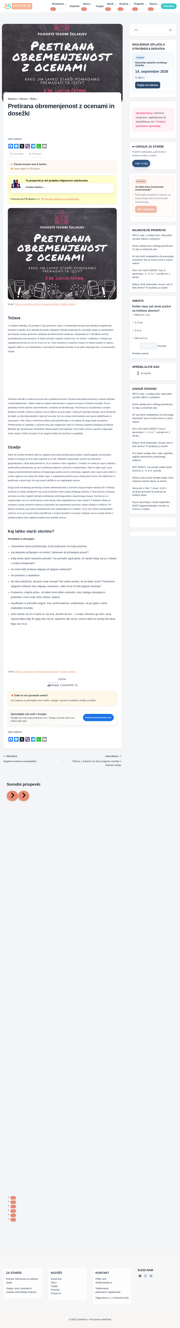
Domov (12, 98)
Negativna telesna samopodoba (19, 759)
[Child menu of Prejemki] (135, 9)
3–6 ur (138, 330)
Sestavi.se (56, 1293)
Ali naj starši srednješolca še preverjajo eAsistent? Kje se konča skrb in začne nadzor (153, 260)
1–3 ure (139, 322)
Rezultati (161, 346)
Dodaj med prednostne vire (98, 717)
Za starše (146, 373)
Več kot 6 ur (141, 338)
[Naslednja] (23, 796)
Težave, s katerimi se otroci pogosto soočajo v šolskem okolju (44, 304)
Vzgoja (99, 6)
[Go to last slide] (12, 796)
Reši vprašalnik (146, 209)
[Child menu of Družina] (120, 9)
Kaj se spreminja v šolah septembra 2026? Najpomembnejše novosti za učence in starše (151, 505)
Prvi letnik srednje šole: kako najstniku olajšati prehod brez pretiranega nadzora (152, 457)
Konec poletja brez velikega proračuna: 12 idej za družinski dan (152, 248)
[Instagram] (150, 1276)
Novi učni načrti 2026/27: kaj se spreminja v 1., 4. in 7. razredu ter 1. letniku (151, 274)
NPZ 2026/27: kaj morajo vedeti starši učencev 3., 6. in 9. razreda (152, 469)
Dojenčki (74, 6)
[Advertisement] (62, 128)
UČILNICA (168, 6)
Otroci (23, 98)
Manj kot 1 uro (142, 314)
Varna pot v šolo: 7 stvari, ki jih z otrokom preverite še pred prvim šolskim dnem (149, 491)
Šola (33, 98)
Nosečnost (56, 1279)
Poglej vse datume (147, 85)
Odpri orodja (141, 163)
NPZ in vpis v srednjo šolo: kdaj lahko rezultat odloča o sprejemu (152, 237)
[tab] (13, 1198)
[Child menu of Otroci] (84, 9)
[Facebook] (140, 1276)
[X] (145, 1276)
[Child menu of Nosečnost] (53, 9)
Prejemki (55, 1290)
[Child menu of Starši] (108, 9)
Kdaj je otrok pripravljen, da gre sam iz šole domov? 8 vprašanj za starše (152, 286)
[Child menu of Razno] (151, 9)
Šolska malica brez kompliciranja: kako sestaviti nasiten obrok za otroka (152, 479)
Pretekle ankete (140, 353)
